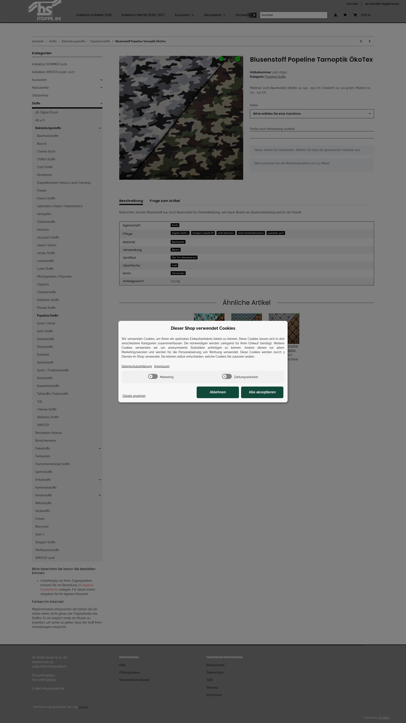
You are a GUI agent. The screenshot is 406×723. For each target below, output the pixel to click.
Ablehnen (218, 392)
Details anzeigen (134, 396)
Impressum (162, 366)
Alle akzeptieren (262, 392)
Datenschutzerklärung (137, 366)
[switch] (153, 376)
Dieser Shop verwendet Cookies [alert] (203, 328)
